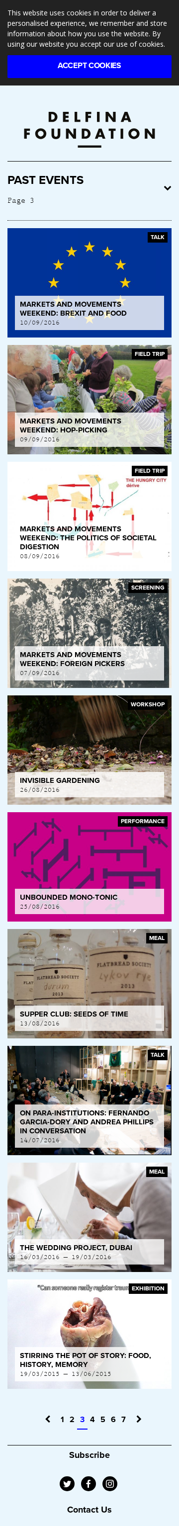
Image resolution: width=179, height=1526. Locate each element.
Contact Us (89, 1509)
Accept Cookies (89, 66)
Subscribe (89, 1454)
